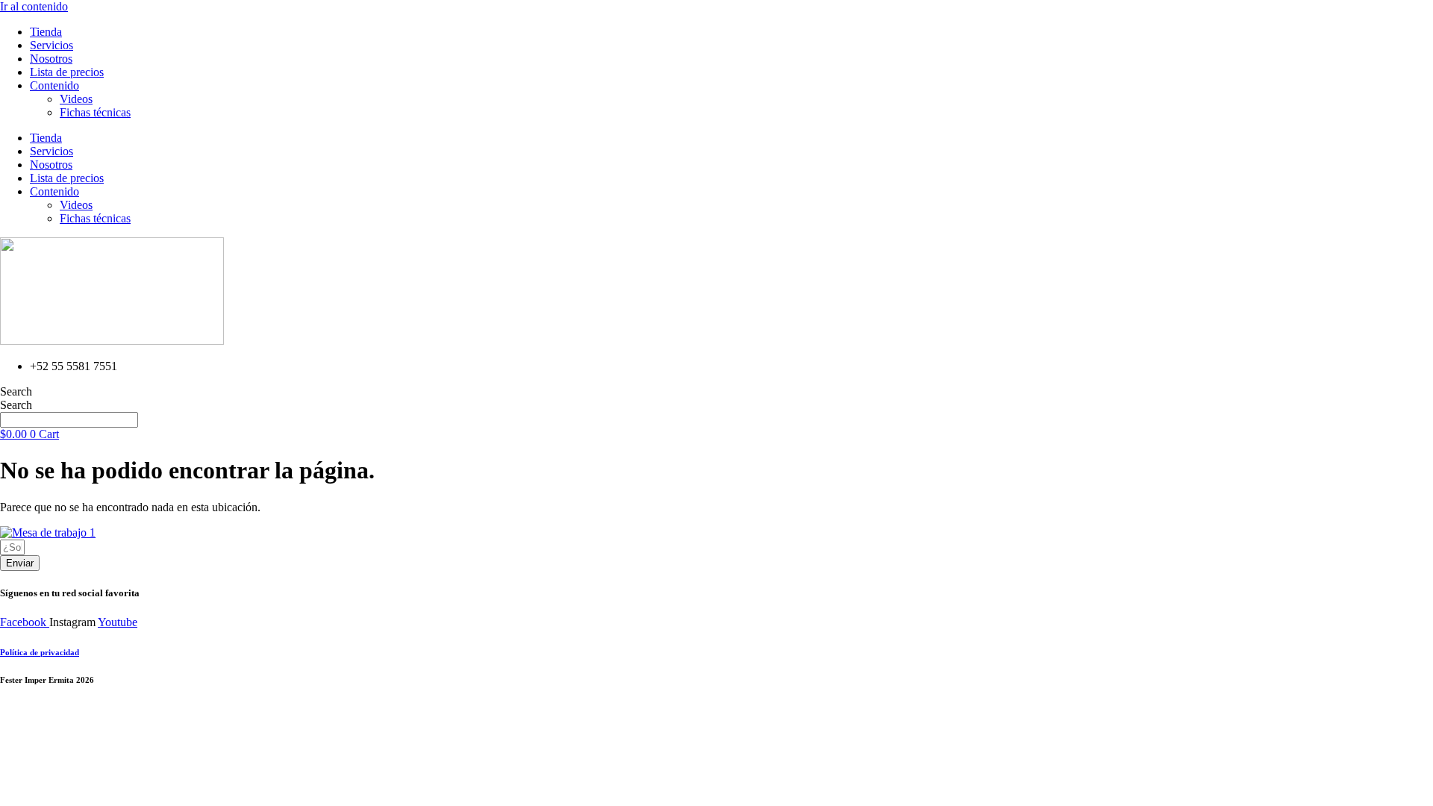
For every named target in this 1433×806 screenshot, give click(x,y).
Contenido (54, 85)
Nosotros (51, 58)
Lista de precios (67, 72)
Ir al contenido (34, 6)
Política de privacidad (39, 652)
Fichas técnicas (95, 112)
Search (16, 391)
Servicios (51, 45)
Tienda (46, 31)
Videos (76, 99)
